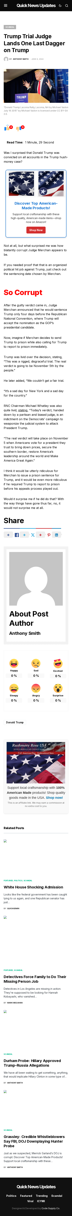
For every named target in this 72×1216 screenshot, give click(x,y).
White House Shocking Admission (33, 887)
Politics (18, 880)
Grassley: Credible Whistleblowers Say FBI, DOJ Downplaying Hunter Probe (34, 1141)
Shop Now (36, 230)
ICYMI (41, 1201)
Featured (8, 880)
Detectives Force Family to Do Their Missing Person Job (35, 979)
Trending (42, 1195)
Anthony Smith (24, 633)
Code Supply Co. (51, 1208)
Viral (30, 1201)
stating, (23, 410)
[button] (6, 5)
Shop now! (54, 798)
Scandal (10, 27)
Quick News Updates (36, 5)
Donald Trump (15, 722)
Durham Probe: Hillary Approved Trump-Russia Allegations (32, 1063)
